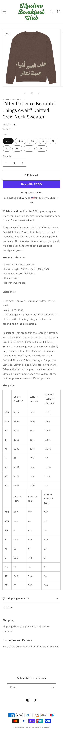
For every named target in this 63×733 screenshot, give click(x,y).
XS (32, 140)
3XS (21, 140)
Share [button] (9, 607)
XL (17, 148)
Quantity (7, 156)
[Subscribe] (52, 687)
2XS (8, 140)
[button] (4, 11)
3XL (42, 148)
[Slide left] (24, 93)
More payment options (31, 192)
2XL (29, 148)
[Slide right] (39, 93)
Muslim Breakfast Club (27, 727)
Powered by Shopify (42, 727)
